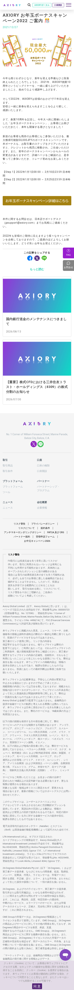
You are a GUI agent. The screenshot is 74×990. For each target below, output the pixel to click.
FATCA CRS (55, 532)
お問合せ (69, 265)
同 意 (37, 986)
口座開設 (58, 5)
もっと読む (37, 269)
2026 (37, 541)
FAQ (68, 254)
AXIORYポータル (41, 5)
